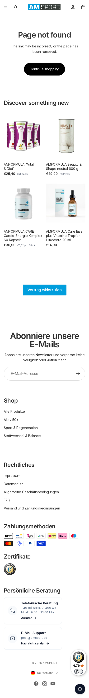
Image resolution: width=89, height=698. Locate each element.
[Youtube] (53, 683)
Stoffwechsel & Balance (22, 436)
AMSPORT (50, 663)
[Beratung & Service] (80, 689)
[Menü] (5, 7)
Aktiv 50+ (11, 420)
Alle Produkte (14, 411)
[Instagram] (44, 683)
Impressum (12, 476)
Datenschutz (13, 484)
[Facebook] (36, 683)
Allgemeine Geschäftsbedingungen (31, 492)
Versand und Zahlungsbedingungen (32, 508)
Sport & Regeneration (21, 428)
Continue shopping (44, 69)
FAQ (7, 500)
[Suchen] (15, 7)
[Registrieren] (78, 374)
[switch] (78, 671)
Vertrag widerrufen (45, 289)
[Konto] (73, 7)
